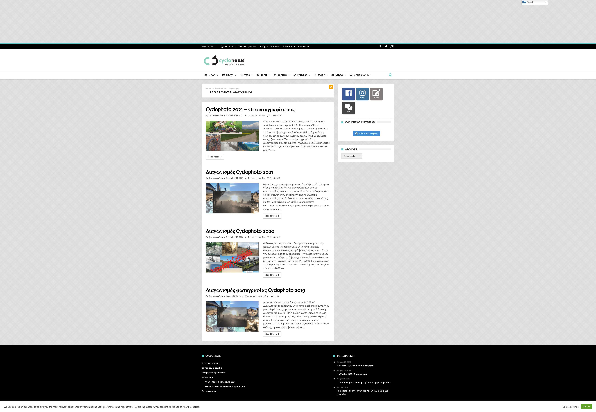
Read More (213, 157)
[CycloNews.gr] (224, 53)
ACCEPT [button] (586, 406)
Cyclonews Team (216, 115)
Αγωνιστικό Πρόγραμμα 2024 (220, 381)
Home (208, 88)
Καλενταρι (287, 46)
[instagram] (391, 46)
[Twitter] (386, 46)
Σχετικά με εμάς (227, 46)
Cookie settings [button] (571, 406)
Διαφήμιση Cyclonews (269, 46)
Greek (529, 2)
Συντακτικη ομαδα (247, 46)
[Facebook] (380, 46)
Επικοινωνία (304, 46)
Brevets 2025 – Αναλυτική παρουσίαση (225, 386)
